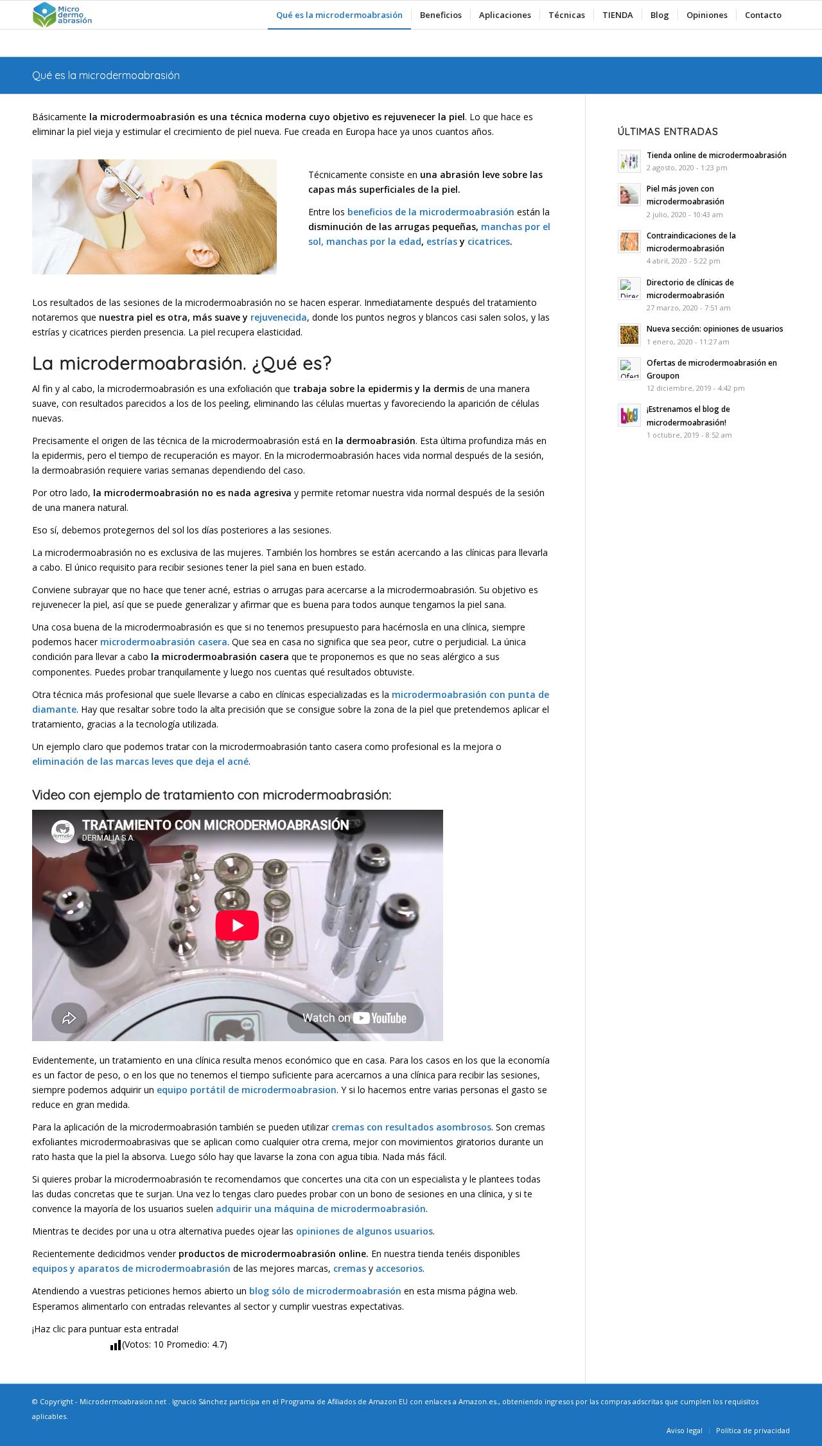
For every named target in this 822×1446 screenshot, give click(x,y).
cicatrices (489, 241)
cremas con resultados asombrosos (411, 1127)
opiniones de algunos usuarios (364, 1231)
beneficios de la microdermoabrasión (430, 212)
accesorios (399, 1268)
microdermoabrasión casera (163, 642)
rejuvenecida (278, 317)
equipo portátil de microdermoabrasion (247, 1090)
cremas (349, 1268)
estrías (441, 241)
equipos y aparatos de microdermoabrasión (131, 1268)
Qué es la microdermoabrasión (106, 75)
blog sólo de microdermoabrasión (325, 1291)
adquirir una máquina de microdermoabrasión (321, 1208)
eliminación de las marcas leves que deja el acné (140, 761)
